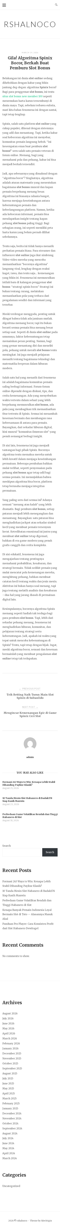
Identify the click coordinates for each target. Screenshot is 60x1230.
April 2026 (8, 1033)
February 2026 (11, 1043)
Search (6, 845)
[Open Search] (56, 4)
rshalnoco (30, 24)
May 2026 (8, 1028)
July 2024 (7, 1138)
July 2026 (7, 1018)
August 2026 (9, 1013)
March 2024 (9, 1158)
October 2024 (10, 1123)
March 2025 (9, 1098)
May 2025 (8, 1088)
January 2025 (10, 1108)
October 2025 (10, 1063)
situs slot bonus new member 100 (22, 96)
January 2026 (10, 1048)
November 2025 (11, 1058)
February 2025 (11, 1103)
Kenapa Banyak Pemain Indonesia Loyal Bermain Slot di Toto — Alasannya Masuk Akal (27, 914)
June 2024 (8, 1143)
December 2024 (11, 1113)
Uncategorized (11, 1186)
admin (30, 757)
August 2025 (9, 1073)
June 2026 (8, 1023)
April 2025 (8, 1093)
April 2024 (8, 1153)
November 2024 (11, 1118)
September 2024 (12, 1128)
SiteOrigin (46, 1220)
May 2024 (8, 1148)
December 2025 (11, 1053)
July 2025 (7, 1078)
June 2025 (8, 1083)
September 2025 (12, 1068)
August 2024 (9, 1133)
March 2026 (9, 1038)
